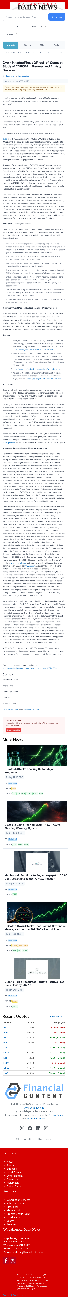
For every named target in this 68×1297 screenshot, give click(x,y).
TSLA (5, 1072)
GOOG (6, 1047)
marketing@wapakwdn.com (27, 1252)
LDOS (20, 844)
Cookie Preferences (36, 1283)
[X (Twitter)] (21, 1129)
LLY (18, 794)
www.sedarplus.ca (18, 563)
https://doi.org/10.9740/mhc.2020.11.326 (44, 379)
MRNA (29, 794)
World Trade (23, 945)
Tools (56, 45)
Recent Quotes (12, 26)
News (19, 52)
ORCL (6, 1067)
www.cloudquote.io (34, 1107)
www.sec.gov (29, 566)
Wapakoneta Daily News (39, 1275)
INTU (15, 844)
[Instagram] (46, 1129)
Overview (10, 52)
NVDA (6, 1062)
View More (56, 1016)
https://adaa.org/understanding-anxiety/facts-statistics (36, 369)
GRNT (15, 1006)
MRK (23, 794)
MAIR (15, 895)
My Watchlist (36, 26)
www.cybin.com (9, 442)
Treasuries (57, 52)
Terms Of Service (36, 1118)
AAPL (6, 1032)
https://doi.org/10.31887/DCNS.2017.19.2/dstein (33, 349)
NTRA (35, 794)
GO (19, 950)
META (6, 1052)
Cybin (5, 139)
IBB (14, 794)
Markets (11, 45)
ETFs (42, 45)
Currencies (30, 52)
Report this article (13, 730)
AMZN (6, 1027)
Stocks (27, 45)
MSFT (6, 1057)
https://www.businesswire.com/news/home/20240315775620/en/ (30, 668)
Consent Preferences (14, 1295)
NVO (41, 794)
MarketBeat (12, 783)
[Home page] (37, 6)
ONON (24, 950)
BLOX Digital (31, 1289)
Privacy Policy (56, 1115)
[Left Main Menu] (6, 5)
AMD (5, 1037)
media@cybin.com (31, 709)
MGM (26, 844)
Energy (14, 1001)
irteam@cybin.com (10, 709)
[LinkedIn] (38, 1129)
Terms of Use (22, 1280)
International (44, 52)
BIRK (14, 950)
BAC (5, 1042)
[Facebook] (29, 1129)
